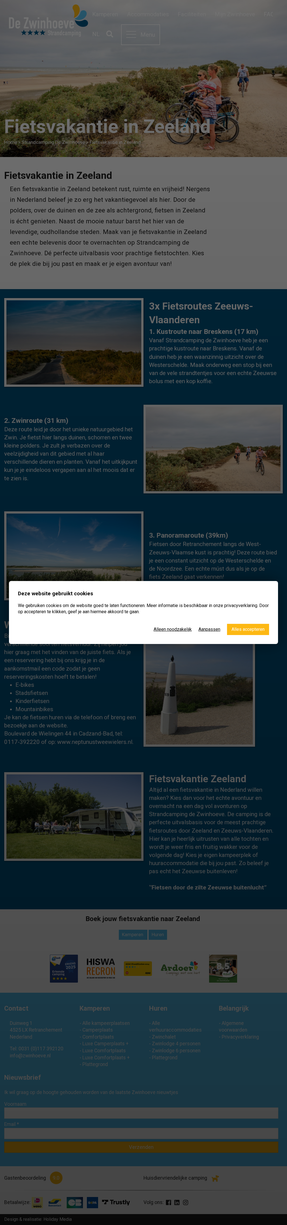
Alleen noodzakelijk (173, 629)
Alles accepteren (248, 629)
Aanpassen (209, 629)
